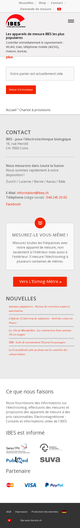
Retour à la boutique (21, 89)
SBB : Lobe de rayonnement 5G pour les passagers (37, 342)
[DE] (65, 512)
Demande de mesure (35, 9)
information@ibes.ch (33, 193)
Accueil (11, 110)
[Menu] (71, 21)
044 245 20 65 (56, 197)
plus (9, 57)
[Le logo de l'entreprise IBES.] (33, 21)
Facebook (13, 204)
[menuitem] (26, 3)
